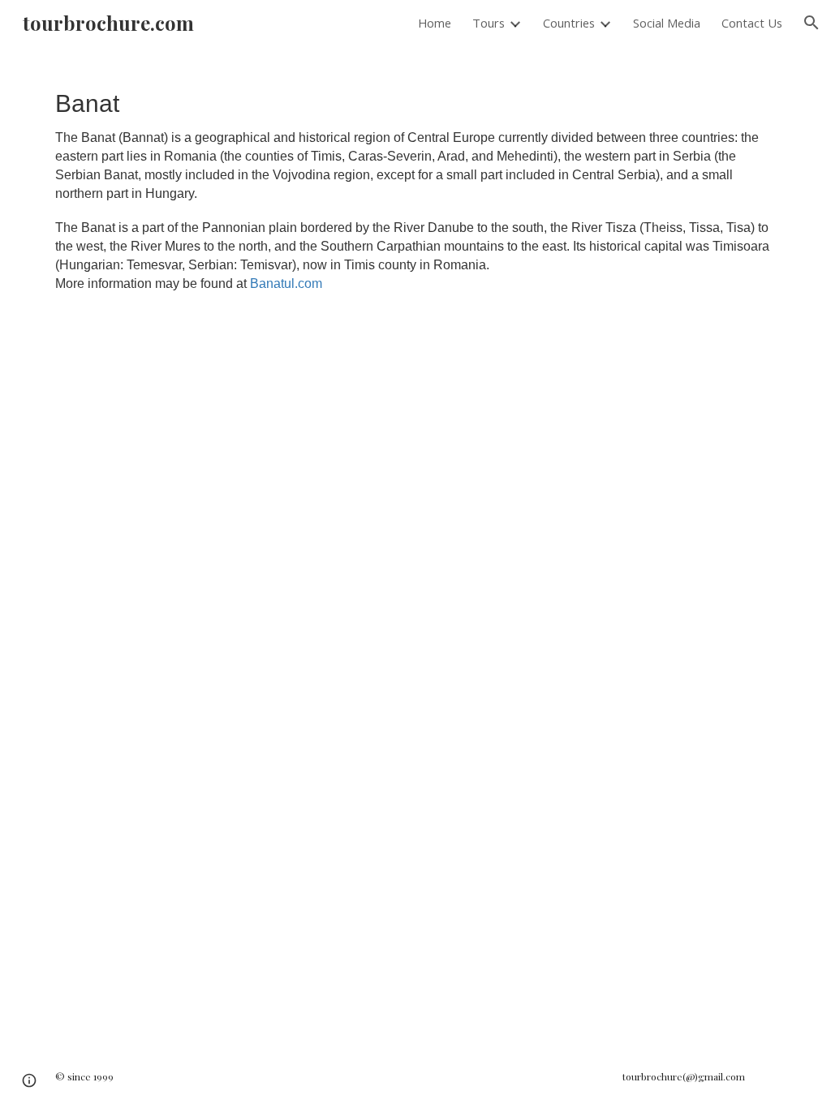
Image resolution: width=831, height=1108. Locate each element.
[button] (811, 22)
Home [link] (434, 23)
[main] (416, 189)
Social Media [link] (666, 23)
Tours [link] (488, 23)
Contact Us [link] (751, 23)
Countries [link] (569, 23)
